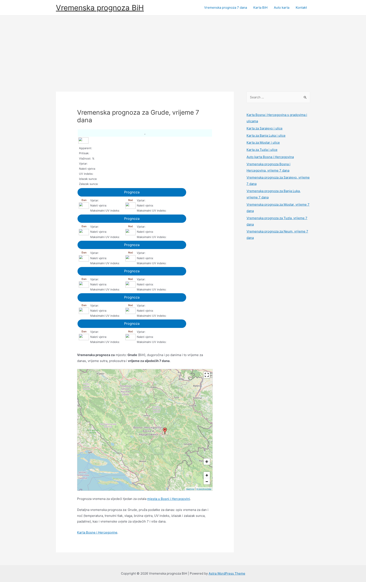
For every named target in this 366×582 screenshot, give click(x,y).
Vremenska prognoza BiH (100, 7)
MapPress (190, 489)
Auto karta (281, 8)
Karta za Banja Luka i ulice (266, 135)
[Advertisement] (183, 47)
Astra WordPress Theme (227, 573)
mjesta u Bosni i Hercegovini (168, 499)
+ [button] (206, 475)
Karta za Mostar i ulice (263, 142)
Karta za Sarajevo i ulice (265, 128)
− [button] (206, 481)
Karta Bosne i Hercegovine (97, 532)
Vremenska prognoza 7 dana (225, 8)
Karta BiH (260, 8)
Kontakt (301, 8)
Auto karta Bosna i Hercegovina (270, 157)
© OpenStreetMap (203, 489)
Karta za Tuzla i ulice (262, 150)
